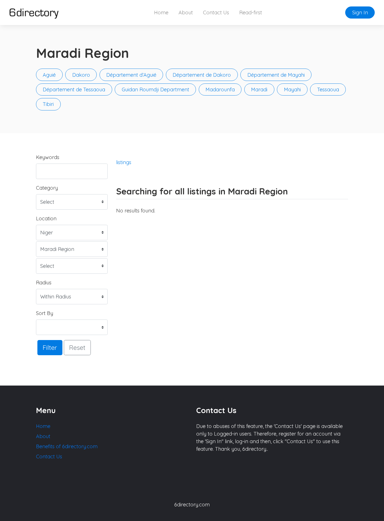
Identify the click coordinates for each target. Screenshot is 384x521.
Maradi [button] (259, 89)
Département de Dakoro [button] (202, 75)
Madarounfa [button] (220, 89)
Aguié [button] (49, 75)
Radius (43, 282)
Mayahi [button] (292, 89)
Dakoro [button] (81, 75)
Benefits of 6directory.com (67, 446)
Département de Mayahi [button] (276, 75)
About (186, 12)
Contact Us (216, 12)
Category (47, 188)
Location (46, 218)
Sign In (360, 12)
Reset (77, 347)
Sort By (44, 313)
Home (161, 12)
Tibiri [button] (48, 104)
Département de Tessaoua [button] (74, 89)
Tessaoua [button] (328, 89)
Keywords (47, 157)
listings (123, 162)
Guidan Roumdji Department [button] (155, 89)
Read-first (250, 12)
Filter (50, 347)
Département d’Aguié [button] (131, 75)
